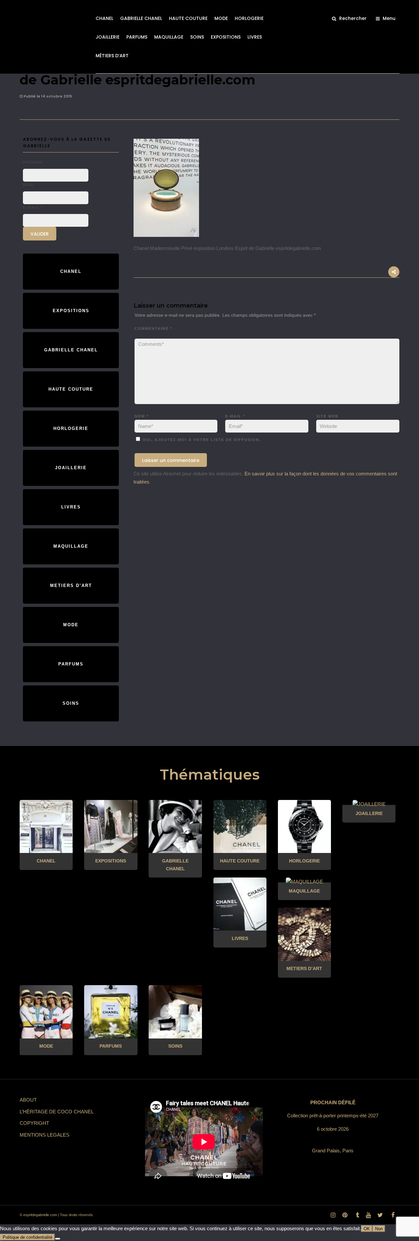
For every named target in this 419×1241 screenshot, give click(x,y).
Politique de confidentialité (27, 1237)
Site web (327, 416)
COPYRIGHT (34, 1123)
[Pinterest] (344, 1215)
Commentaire (153, 328)
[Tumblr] (356, 1215)
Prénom (33, 162)
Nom (142, 416)
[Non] (57, 1239)
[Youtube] (368, 1215)
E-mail (235, 416)
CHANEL (104, 18)
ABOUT (28, 1100)
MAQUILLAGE (168, 37)
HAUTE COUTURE (188, 18)
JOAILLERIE (107, 37)
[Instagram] (333, 1215)
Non (379, 1228)
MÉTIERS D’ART (112, 55)
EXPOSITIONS (226, 37)
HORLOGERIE (249, 18)
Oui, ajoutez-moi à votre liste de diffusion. (201, 440)
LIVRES (254, 37)
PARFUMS (136, 37)
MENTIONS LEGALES (44, 1135)
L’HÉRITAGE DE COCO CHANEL (57, 1111)
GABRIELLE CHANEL (141, 18)
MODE (221, 18)
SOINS (197, 37)
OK (367, 1228)
